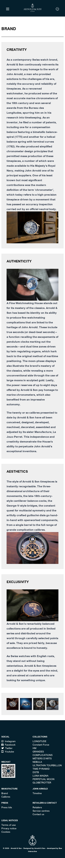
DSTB (36, 772)
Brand (4, 793)
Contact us (38, 814)
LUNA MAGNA (40, 775)
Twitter (8, 748)
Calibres (5, 796)
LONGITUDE (39, 741)
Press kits (6, 807)
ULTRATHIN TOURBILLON (47, 765)
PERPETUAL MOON (43, 779)
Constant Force (41, 744)
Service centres (41, 810)
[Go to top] (32, 840)
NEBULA (37, 761)
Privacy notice (8, 828)
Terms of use (8, 824)
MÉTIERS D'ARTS (42, 758)
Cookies (5, 831)
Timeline (37, 793)
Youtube (9, 751)
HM (34, 748)
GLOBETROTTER (42, 782)
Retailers (37, 807)
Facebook (9, 744)
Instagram (10, 741)
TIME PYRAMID (41, 768)
